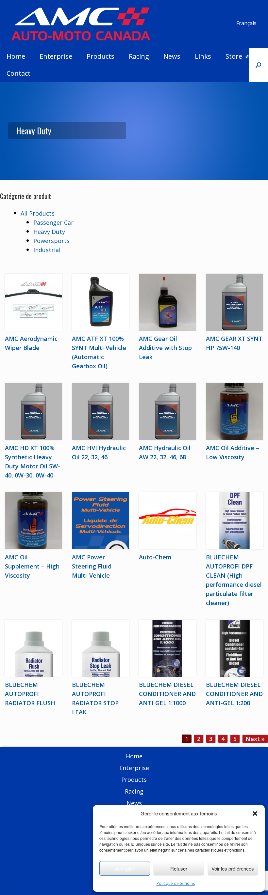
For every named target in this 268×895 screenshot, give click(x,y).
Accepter (124, 868)
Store (234, 56)
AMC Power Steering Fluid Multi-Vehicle (91, 566)
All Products (38, 213)
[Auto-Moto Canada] (80, 24)
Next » (255, 739)
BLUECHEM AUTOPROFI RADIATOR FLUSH (30, 694)
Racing (139, 56)
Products (100, 56)
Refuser (178, 868)
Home (16, 56)
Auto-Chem (155, 557)
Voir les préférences (232, 868)
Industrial (46, 250)
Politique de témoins (176, 883)
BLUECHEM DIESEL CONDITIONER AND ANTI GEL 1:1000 (167, 694)
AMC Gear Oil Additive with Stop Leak (165, 348)
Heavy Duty (49, 231)
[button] (255, 813)
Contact (18, 73)
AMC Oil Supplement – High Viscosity (32, 566)
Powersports (51, 241)
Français (246, 23)
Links (203, 56)
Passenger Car (53, 222)
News (171, 56)
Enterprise (56, 56)
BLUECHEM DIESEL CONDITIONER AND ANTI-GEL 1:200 (234, 694)
